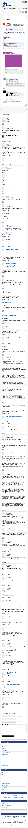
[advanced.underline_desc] (5, 724)
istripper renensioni (10, 225)
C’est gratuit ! (7, 19)
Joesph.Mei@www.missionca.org (14, 684)
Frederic (8, 426)
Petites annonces (4, 797)
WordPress (9, 820)
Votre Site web (19, 721)
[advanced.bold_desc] (2, 724)
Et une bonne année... (6, 756)
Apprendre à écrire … (6, 774)
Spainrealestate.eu (10, 452)
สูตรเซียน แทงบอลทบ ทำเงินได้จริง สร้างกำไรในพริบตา (14, 405)
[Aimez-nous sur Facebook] (23, 12)
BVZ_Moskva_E (9, 357)
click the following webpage (12, 249)
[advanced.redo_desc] (11, 724)
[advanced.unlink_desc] (14, 724)
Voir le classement (5, 765)
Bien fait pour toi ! (12, 101)
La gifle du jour (4, 750)
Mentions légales (10, 814)
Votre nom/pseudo (20, 716)
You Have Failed (5, 807)
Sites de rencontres (14, 797)
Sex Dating (8, 513)
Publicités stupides (5, 785)
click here (8, 326)
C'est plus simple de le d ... (6, 752)
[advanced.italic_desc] (4, 724)
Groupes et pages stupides (6, 777)
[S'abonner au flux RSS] (17, 12)
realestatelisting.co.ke (11, 672)
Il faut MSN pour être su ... (6, 761)
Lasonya (8, 697)
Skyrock (19, 797)
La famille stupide (5, 781)
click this (8, 239)
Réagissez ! (22, 105)
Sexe (3, 789)
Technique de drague (5, 754)
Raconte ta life (17, 101)
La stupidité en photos (6, 783)
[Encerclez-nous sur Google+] (26, 12)
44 (26, 16)
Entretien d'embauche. (6, 744)
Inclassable (4, 779)
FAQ (20, 814)
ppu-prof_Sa (9, 473)
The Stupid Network (6, 816)
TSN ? (24, 814)
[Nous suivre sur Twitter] (20, 12)
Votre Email (19, 718)
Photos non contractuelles (6, 805)
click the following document (13, 337)
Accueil (4, 814)
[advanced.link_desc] (13, 724)
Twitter (22, 797)
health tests (4, 291)
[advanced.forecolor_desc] (16, 724)
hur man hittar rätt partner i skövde (14, 279)
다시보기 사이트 (5, 213)
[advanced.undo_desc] (9, 724)
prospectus (9, 797)
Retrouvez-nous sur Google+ (14, 818)
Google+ (20, 796)
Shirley (7, 436)
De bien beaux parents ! (20, 108)
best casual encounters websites (14, 416)
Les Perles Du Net (5, 803)
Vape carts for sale (6, 302)
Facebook (4, 102)
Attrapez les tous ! (5, 746)
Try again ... (4, 748)
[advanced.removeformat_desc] (19, 724)
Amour (8, 101)
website (4, 346)
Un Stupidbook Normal (7, 108)
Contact (16, 814)
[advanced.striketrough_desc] (7, 724)
